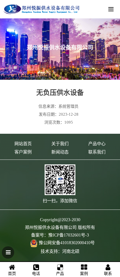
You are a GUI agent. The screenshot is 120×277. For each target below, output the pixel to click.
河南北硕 (70, 251)
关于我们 (60, 143)
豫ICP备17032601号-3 (68, 235)
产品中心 (97, 143)
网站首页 (23, 143)
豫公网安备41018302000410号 (67, 242)
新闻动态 (60, 152)
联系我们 (97, 152)
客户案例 (23, 152)
